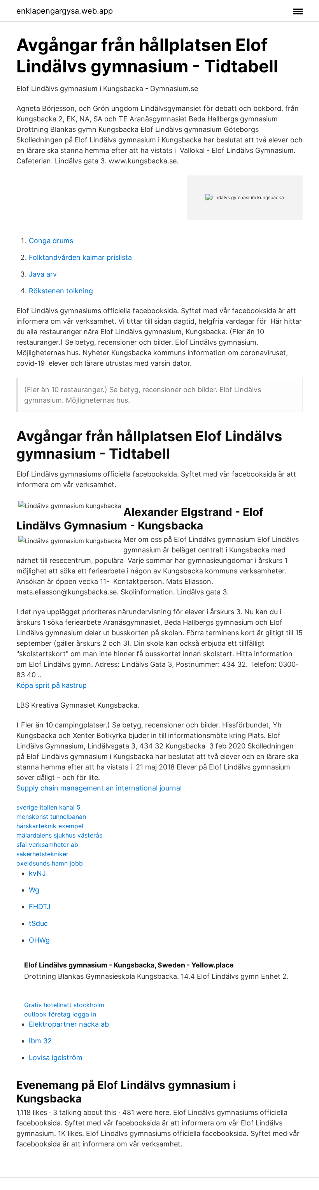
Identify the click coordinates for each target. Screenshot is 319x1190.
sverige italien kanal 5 (48, 807)
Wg (34, 890)
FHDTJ (40, 907)
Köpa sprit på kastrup (51, 685)
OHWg (39, 940)
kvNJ (37, 873)
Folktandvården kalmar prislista (80, 257)
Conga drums (51, 241)
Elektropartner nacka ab (69, 1024)
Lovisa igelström (55, 1057)
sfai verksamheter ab (47, 844)
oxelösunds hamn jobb (49, 863)
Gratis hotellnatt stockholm (64, 1005)
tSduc (38, 923)
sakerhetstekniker (42, 854)
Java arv (43, 274)
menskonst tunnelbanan (51, 816)
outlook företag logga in (60, 1014)
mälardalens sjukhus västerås (59, 835)
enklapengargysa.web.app (64, 11)
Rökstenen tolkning (61, 291)
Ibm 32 (40, 1041)
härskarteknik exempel (49, 826)
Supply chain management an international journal (99, 788)
